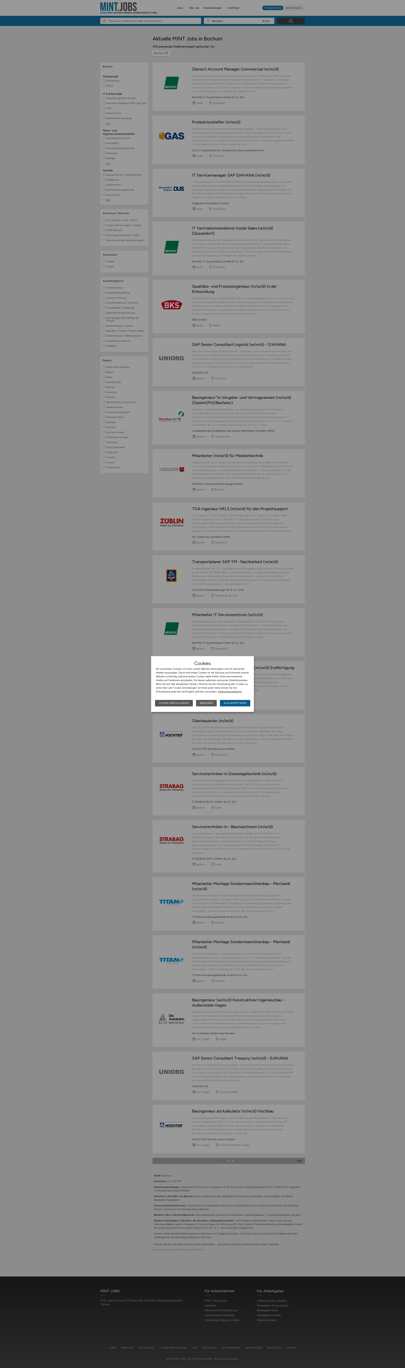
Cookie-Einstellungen (174, 703)
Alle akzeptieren (235, 703)
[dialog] (202, 684)
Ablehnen (206, 703)
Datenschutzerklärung (230, 691)
